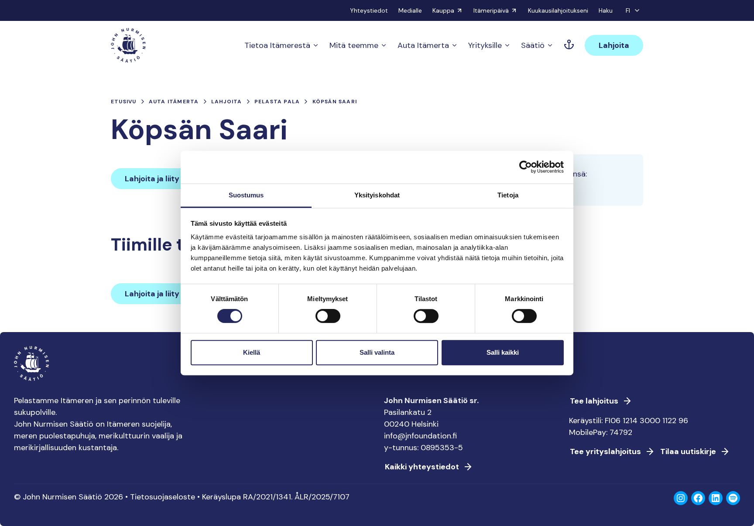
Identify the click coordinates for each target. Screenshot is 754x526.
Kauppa (443, 10)
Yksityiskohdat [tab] (377, 195)
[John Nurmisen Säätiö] (128, 45)
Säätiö (533, 45)
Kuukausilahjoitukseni (558, 10)
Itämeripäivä (491, 10)
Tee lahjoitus (594, 401)
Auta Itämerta (423, 45)
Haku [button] (606, 10)
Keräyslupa (221, 497)
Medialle (410, 10)
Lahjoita (614, 45)
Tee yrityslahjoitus (605, 451)
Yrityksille (485, 45)
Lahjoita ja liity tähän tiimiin (176, 178)
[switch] (327, 319)
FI (628, 10)
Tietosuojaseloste (162, 497)
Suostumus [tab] (246, 195)
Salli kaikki (503, 352)
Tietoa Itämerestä (277, 45)
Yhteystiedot (369, 10)
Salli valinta (377, 352)
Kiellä (251, 352)
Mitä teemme (353, 45)
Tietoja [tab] (507, 195)
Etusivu (123, 101)
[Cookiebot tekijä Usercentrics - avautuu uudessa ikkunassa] (525, 166)
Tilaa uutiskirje (688, 451)
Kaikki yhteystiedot (422, 467)
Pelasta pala (277, 101)
